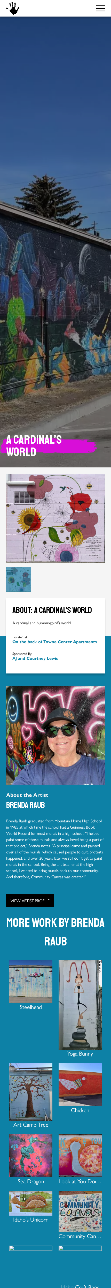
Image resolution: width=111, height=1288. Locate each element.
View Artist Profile (30, 901)
